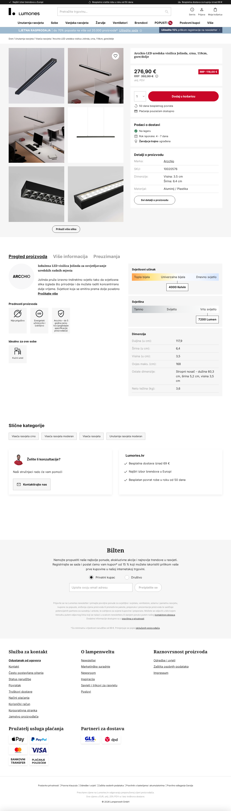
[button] (36, 135)
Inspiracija (88, 679)
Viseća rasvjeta (43, 38)
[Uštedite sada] (115, 30)
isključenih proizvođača (148, 627)
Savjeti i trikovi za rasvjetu (99, 685)
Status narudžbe (20, 679)
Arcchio (169, 161)
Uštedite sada (128, 30)
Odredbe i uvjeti (164, 660)
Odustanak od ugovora (25, 660)
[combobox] (114, 11)
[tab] (28, 256)
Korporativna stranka (23, 710)
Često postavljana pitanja (26, 673)
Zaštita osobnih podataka (171, 666)
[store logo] (24, 11)
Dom (11, 38)
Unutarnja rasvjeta (24, 38)
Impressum (161, 673)
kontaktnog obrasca (165, 614)
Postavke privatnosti (48, 785)
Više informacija (70, 256)
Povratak (15, 685)
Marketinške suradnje (95, 666)
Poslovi (86, 692)
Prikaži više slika (66, 229)
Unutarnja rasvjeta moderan (126, 436)
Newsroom (88, 673)
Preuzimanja (106, 256)
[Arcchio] (21, 276)
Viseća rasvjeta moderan (59, 436)
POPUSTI (161, 23)
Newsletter (88, 660)
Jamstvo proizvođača (23, 716)
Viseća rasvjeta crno (24, 436)
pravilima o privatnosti (133, 618)
